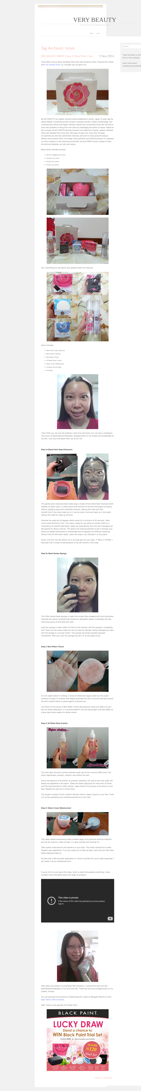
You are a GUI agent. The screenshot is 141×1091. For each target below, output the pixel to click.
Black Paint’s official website (52, 1000)
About (92, 33)
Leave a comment (103, 1078)
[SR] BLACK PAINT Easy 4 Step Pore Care (67, 56)
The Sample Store (52, 65)
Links (98, 33)
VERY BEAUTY (94, 19)
